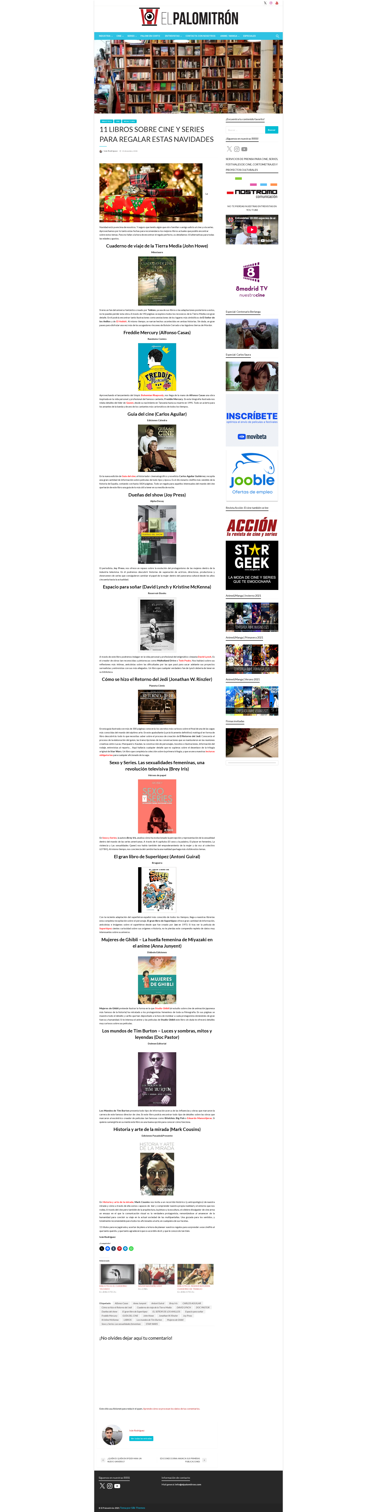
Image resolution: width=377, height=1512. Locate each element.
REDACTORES (129, 121)
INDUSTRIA (104, 36)
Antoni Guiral (157, 1303)
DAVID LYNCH (184, 1307)
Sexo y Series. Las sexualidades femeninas (121, 1323)
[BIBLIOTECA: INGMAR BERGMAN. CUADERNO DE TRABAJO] (195, 1274)
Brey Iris (173, 1303)
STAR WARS (152, 1323)
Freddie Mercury (109, 1315)
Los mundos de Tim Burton (149, 1319)
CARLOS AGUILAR (192, 1303)
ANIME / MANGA (228, 36)
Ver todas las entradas (141, 1438)
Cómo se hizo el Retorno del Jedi (117, 1307)
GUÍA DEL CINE (130, 1315)
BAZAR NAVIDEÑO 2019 (150, 1286)
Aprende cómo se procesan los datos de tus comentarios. (171, 1408)
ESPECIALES (249, 36)
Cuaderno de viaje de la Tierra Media (154, 1307)
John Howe (148, 1315)
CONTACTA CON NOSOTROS (200, 36)
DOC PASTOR (203, 1307)
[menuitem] (105, 36)
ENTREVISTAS (172, 36)
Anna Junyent (139, 1303)
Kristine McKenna (110, 1319)
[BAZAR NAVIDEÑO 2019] (156, 1274)
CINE (118, 36)
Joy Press (187, 1315)
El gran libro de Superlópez (134, 1311)
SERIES (130, 36)
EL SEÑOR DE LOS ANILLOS (166, 1311)
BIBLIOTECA (107, 121)
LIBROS (128, 1319)
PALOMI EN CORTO (150, 36)
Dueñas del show (109, 1311)
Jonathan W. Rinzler (168, 1315)
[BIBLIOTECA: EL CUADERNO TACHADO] (117, 1274)
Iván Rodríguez (111, 151)
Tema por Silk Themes (132, 1507)
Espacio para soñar (194, 1311)
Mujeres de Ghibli (175, 1319)
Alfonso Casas (121, 1303)
